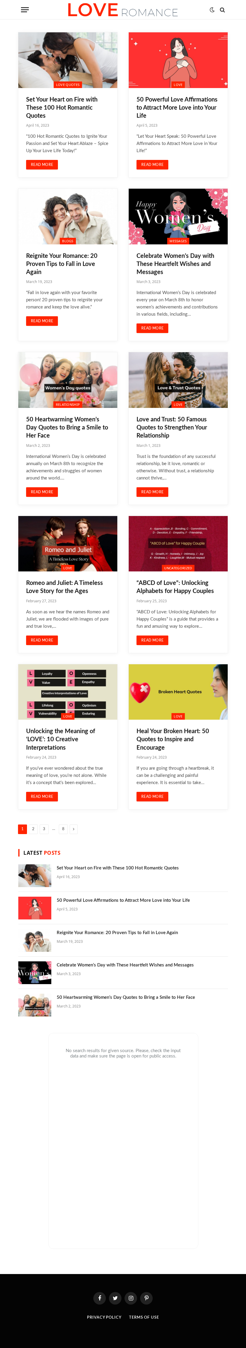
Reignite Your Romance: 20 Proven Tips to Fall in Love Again (62, 264)
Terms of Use (144, 1318)
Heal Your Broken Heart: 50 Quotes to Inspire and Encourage (172, 739)
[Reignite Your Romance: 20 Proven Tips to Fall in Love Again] (67, 216)
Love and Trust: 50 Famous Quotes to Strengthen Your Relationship (171, 428)
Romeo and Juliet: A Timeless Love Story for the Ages (64, 587)
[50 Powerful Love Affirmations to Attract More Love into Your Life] (178, 60)
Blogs (68, 241)
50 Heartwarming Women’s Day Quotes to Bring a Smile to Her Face (67, 428)
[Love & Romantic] (123, 9)
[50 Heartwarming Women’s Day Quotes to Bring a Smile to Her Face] (67, 380)
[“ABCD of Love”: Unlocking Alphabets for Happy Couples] (178, 544)
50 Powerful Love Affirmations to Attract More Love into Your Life (177, 108)
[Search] (222, 9)
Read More (42, 165)
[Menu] (25, 9)
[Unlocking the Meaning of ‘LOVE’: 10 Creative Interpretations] (67, 692)
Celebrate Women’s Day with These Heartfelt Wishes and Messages (175, 264)
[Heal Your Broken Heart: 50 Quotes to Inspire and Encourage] (178, 692)
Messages (178, 241)
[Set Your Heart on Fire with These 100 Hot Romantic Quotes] (67, 60)
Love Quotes (68, 84)
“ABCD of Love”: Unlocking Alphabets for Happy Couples (175, 587)
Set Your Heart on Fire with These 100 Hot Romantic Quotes (62, 108)
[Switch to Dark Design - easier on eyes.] (212, 10)
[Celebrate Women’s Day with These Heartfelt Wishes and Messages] (178, 216)
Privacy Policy (104, 1318)
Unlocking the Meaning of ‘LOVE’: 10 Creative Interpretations (60, 739)
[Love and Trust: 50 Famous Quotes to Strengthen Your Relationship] (178, 380)
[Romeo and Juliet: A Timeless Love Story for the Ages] (67, 544)
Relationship (68, 404)
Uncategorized (178, 568)
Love (178, 84)
